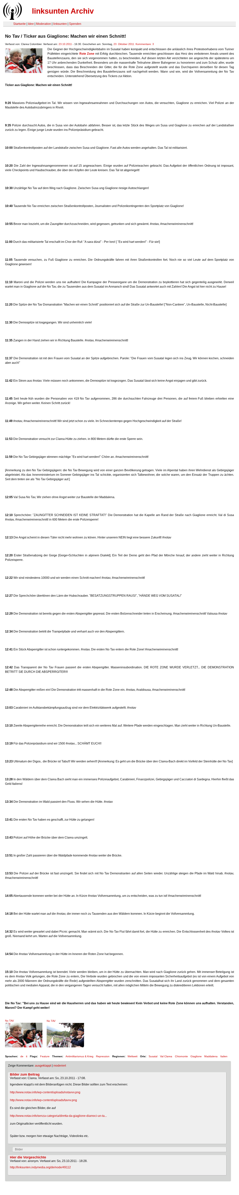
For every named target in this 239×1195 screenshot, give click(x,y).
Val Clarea (166, 1056)
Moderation (43, 23)
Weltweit (132, 1056)
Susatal (153, 1056)
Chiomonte (181, 1056)
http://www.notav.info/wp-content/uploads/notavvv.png (45, 1092)
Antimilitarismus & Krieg (79, 1056)
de (21, 1056)
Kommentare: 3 (145, 44)
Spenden (75, 23)
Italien (223, 1056)
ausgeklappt (43, 1065)
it (26, 1056)
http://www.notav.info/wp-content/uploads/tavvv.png (43, 1100)
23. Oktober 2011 (124, 44)
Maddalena (211, 1056)
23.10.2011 (65, 44)
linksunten (60, 23)
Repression (102, 1056)
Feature (44, 1056)
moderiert (59, 1065)
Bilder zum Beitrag (25, 1074)
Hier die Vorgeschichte (28, 1157)
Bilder (19, 1149)
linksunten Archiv (63, 11)
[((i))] (12, 18)
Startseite (19, 23)
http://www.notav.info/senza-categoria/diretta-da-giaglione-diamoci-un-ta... (58, 1115)
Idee (31, 23)
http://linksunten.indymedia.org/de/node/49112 (40, 1167)
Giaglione (196, 1056)
